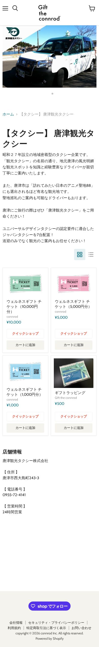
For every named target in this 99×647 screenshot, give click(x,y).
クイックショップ (25, 333)
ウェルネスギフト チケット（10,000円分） (24, 306)
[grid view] (79, 254)
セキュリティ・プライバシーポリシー (56, 622)
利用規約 (14, 628)
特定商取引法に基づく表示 (46, 628)
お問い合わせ (81, 628)
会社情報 (16, 622)
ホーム (8, 114)
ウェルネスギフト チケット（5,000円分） (73, 304)
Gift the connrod (66, 398)
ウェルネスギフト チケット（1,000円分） (25, 392)
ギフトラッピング (70, 392)
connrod (12, 316)
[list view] (90, 254)
